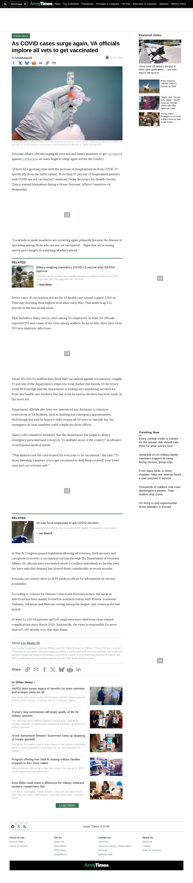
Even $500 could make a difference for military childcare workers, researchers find (48, 784)
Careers (146, 846)
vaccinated (115, 154)
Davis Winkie (45, 284)
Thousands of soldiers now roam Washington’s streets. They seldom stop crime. (160, 490)
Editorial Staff (105, 854)
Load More (67, 805)
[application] (160, 52)
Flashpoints (87, 4)
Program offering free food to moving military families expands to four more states (46, 761)
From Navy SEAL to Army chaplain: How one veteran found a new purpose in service (160, 474)
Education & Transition (145, 4)
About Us (147, 841)
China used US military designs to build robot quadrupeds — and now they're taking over (157, 69)
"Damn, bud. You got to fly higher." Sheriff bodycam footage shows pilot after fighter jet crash (170, 103)
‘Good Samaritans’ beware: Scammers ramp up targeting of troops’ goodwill (48, 737)
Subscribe (59, 841)
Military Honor (178, 4)
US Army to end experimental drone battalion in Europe (158, 505)
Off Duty (126, 4)
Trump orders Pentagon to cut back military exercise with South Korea (171, 117)
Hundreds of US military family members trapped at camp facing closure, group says (158, 458)
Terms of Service (19, 846)
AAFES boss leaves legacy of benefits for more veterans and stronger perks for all (48, 690)
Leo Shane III (23, 57)
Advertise (103, 841)
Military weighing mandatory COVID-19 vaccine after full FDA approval (75, 269)
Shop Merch (60, 854)
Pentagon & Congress (107, 4)
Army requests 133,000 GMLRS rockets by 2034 (169, 84)
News (58, 4)
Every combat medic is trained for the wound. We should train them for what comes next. (159, 442)
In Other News (22, 682)
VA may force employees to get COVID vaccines (67, 522)
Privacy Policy (17, 841)
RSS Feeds (60, 850)
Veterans (164, 4)
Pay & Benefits (71, 4)
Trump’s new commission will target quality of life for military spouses (45, 713)
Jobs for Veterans (151, 850)
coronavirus (29, 159)
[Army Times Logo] (41, 4)
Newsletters (60, 846)
